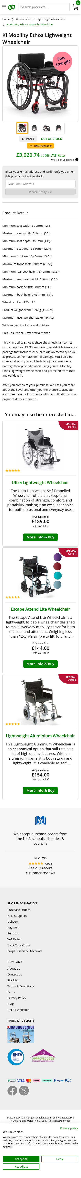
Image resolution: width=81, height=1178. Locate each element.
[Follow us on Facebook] (13, 1094)
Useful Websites (18, 1010)
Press (11, 992)
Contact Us (14, 974)
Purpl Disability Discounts (24, 951)
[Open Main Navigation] (4, 7)
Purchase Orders (18, 910)
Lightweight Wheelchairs (51, 19)
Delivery (13, 921)
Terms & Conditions (20, 986)
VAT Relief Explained (62, 159)
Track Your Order (18, 945)
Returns (12, 933)
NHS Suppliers (17, 916)
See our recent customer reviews (40, 870)
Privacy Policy (16, 998)
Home (6, 19)
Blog (10, 1004)
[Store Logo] (12, 8)
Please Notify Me (40, 192)
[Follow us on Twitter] (24, 1094)
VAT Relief (14, 939)
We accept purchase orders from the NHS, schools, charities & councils (40, 838)
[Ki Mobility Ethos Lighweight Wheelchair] (22, 128)
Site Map (13, 980)
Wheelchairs (23, 19)
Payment (13, 927)
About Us (13, 968)
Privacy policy (69, 1128)
